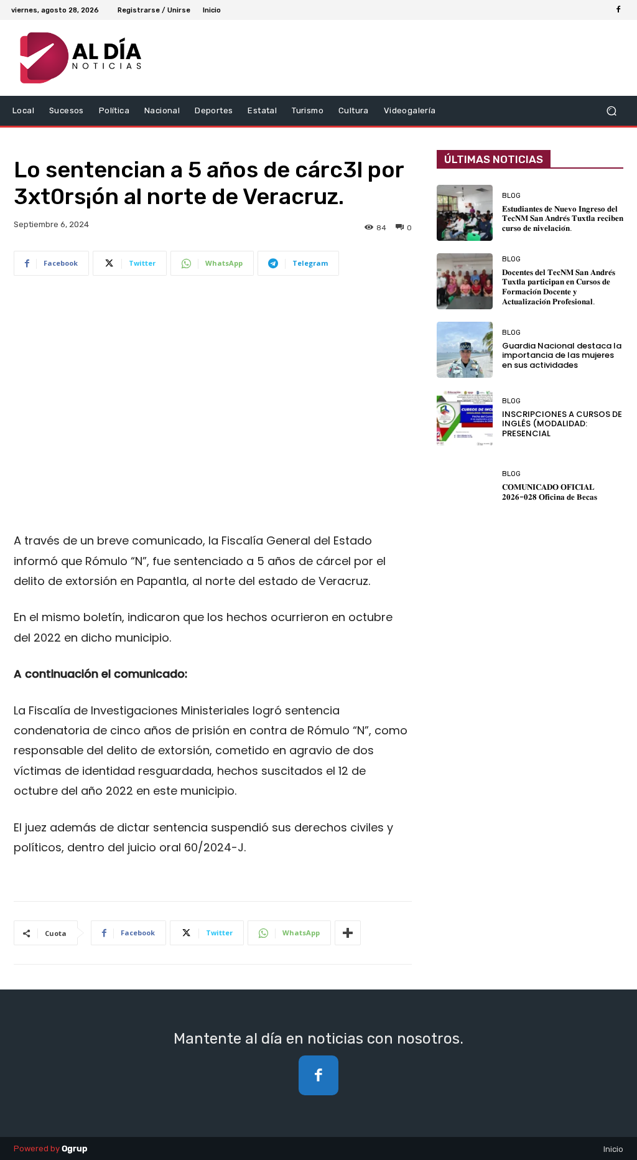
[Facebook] (618, 9)
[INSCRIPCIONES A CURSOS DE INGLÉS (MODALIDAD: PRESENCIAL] (465, 418)
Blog (511, 195)
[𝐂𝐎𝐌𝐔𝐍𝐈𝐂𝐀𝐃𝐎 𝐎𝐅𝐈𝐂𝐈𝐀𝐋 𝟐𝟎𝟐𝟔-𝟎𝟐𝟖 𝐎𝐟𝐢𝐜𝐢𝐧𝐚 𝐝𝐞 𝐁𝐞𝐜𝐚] (465, 487)
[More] (348, 932)
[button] (611, 110)
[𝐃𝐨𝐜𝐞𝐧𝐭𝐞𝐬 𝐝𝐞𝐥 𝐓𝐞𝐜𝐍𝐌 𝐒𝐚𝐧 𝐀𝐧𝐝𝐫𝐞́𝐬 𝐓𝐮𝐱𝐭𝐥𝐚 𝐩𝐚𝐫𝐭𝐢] (465, 281)
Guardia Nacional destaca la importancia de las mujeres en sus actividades (561, 355)
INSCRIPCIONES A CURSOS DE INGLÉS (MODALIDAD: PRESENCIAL (562, 423)
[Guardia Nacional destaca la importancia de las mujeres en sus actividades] (465, 350)
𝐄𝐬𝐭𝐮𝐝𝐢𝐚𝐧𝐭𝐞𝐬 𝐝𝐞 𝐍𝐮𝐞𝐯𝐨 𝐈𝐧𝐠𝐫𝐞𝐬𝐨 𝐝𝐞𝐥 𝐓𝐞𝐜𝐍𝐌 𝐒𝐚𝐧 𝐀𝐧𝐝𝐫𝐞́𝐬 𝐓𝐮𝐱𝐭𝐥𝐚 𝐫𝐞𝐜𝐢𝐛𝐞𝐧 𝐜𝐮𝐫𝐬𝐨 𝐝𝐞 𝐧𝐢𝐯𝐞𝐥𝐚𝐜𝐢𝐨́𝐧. (562, 218)
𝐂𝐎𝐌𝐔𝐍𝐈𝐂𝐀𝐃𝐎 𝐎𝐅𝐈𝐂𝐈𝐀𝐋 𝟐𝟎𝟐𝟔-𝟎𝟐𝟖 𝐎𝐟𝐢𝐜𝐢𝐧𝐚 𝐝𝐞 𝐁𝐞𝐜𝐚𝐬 (549, 492)
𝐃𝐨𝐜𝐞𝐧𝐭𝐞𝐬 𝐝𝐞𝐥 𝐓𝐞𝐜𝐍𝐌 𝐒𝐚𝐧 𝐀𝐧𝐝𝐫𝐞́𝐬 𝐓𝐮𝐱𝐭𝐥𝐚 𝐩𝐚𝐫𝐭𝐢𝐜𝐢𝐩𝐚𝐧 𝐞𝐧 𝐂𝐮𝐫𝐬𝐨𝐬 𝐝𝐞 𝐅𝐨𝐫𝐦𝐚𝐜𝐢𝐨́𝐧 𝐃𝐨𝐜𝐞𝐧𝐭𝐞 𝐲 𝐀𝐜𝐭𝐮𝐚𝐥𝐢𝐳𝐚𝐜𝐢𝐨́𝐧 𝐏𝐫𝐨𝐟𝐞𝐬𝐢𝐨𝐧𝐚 (558, 286)
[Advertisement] (213, 398)
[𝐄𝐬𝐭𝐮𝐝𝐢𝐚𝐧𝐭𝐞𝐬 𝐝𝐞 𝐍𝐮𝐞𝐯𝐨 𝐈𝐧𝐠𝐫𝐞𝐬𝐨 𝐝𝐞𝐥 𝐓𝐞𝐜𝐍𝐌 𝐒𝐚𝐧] (465, 213)
